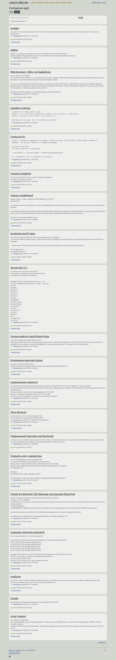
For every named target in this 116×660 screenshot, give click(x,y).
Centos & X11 (18, 136)
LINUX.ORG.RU (18, 2)
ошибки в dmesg (20, 108)
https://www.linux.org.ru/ (15, 653)
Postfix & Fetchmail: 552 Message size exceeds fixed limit (42, 494)
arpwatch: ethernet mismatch (27, 532)
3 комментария (15, 129)
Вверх (105, 650)
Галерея (41, 2)
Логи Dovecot (18, 412)
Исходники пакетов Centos (26, 360)
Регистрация (96, 2)
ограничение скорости (24, 382)
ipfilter (14, 50)
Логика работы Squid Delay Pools (29, 336)
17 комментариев (16, 428)
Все (11, 12)
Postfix (14, 598)
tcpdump (15, 576)
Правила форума (19, 650)
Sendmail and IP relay (22, 233)
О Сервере (11, 650)
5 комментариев (16, 225)
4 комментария (15, 42)
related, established (21, 195)
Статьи (46, 2)
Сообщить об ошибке (14, 651)
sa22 (26, 8)
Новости (34, 2)
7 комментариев (16, 165)
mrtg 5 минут (18, 616)
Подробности (17, 36)
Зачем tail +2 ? (18, 267)
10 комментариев (16, 100)
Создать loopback (20, 173)
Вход (104, 2)
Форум (52, 2)
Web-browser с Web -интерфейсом (30, 71)
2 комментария (15, 328)
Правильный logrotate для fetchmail (31, 436)
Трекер (64, 2)
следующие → (102, 642)
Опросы (58, 2)
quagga (14, 28)
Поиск (69, 2)
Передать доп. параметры (26, 455)
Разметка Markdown (30, 650)
